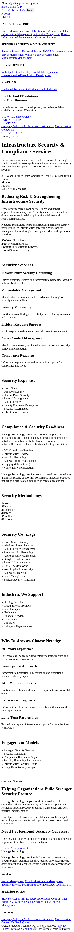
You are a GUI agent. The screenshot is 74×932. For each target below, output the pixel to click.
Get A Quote (22, 922)
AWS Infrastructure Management (43, 30)
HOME (5, 13)
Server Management (12, 30)
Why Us (18, 126)
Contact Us (7, 129)
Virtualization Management (16, 57)
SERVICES (8, 16)
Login (11, 6)
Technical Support (32, 51)
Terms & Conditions (22, 928)
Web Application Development (18, 72)
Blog (4, 6)
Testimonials (47, 126)
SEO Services (9, 898)
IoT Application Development (34, 75)
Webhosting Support (44, 37)
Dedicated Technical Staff (16, 89)
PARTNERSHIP (11, 119)
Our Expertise (63, 126)
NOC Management (54, 51)
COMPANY (8, 123)
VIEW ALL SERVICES (16, 116)
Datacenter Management (46, 34)
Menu (30, 10)
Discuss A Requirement (14, 848)
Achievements (31, 126)
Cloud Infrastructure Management (44, 881)
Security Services (11, 51)
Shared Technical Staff (44, 89)
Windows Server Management (42, 54)
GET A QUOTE (11, 132)
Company (7, 126)
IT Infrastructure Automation (34, 898)
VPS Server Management (25, 901)
